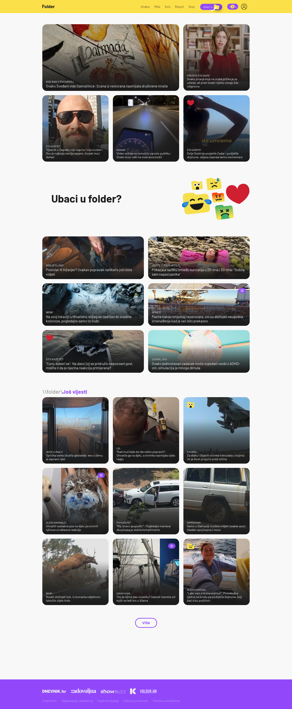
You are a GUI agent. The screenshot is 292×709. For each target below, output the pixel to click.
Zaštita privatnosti (136, 701)
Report (179, 7)
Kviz (167, 7)
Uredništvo (49, 701)
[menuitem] (245, 6)
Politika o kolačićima (166, 701)
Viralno (145, 7)
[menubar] (245, 6)
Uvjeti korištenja (108, 701)
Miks (157, 7)
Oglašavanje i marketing (77, 701)
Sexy (192, 7)
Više (146, 623)
